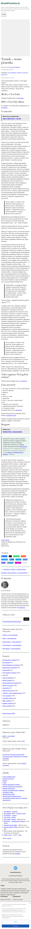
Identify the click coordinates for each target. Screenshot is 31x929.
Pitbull (16, 827)
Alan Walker (7, 813)
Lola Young (7, 817)
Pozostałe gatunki (8, 698)
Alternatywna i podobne (10, 660)
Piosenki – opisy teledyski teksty (12, 693)
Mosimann (7, 821)
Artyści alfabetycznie (9, 777)
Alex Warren (7, 811)
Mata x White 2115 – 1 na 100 (12, 118)
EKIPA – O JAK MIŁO (9, 736)
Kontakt (5, 780)
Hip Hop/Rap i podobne (15, 72)
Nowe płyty (6, 688)
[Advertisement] (15, 38)
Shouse (13, 819)
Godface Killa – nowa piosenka (12, 432)
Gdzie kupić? (6, 670)
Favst (10, 835)
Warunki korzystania (9, 794)
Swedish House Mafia (10, 825)
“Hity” (23, 741)
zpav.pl (9, 838)
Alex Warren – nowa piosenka (11, 648)
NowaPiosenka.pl (10, 3)
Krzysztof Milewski (14, 67)
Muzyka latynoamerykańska (11, 683)
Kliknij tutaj (23, 446)
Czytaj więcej (5, 540)
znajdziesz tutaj (11, 415)
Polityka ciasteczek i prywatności (12, 786)
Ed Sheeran (7, 815)
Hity (4, 675)
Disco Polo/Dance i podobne (11, 665)
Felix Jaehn (7, 819)
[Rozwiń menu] (4, 15)
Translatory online (8, 792)
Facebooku (21, 607)
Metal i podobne (7, 680)
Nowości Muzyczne (8, 690)
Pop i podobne (7, 695)
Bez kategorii (6, 662)
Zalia (20, 835)
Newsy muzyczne (8, 685)
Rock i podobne (7, 706)
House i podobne (8, 678)
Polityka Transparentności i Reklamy (13, 790)
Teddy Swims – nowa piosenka (12, 645)
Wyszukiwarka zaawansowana (12, 621)
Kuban (6, 835)
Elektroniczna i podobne (10, 667)
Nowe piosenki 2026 (9, 713)
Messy (14, 817)
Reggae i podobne (8, 703)
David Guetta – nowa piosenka (12, 642)
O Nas (4, 782)
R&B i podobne (7, 701)
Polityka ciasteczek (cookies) (11, 784)
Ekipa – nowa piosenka (9, 638)
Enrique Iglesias (8, 827)
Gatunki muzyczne (8, 778)
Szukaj (26, 619)
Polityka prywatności (9, 788)
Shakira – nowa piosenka (10, 635)
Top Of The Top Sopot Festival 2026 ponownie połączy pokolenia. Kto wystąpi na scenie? (15, 756)
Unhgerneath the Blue (18, 821)
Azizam (14, 815)
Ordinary (15, 811)
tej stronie (20, 98)
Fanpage (17, 853)
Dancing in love (21, 813)
